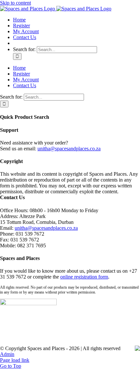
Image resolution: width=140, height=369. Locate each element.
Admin (7, 354)
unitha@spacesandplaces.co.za (69, 148)
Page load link (14, 360)
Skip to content (15, 3)
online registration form (84, 277)
